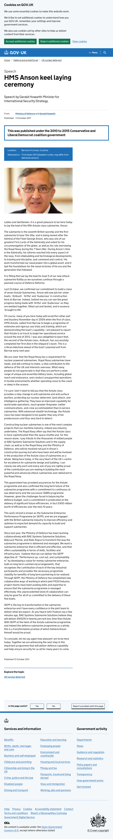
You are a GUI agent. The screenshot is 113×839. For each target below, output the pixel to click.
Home (7, 60)
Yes (40, 706)
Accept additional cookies (20, 41)
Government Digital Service (19, 817)
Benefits (9, 739)
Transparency (84, 774)
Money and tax (48, 768)
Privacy (16, 809)
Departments (84, 739)
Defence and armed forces (26, 60)
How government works (90, 780)
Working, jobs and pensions (55, 790)
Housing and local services (55, 761)
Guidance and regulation (90, 752)
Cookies (27, 809)
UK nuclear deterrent (52, 60)
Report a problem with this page (88, 706)
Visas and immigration (52, 784)
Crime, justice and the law (18, 777)
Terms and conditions (16, 813)
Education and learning (53, 739)
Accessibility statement (48, 809)
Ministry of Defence (25, 113)
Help (7, 809)
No (56, 706)
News (80, 746)
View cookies (79, 41)
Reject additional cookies (54, 41)
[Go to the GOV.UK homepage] (15, 52)
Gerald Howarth (47, 113)
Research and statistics (90, 758)
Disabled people (13, 784)
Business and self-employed (20, 755)
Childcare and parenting (17, 761)
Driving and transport (16, 790)
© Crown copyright (98, 830)
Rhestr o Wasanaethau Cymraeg (49, 813)
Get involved (84, 786)
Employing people (50, 746)
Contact (68, 809)
